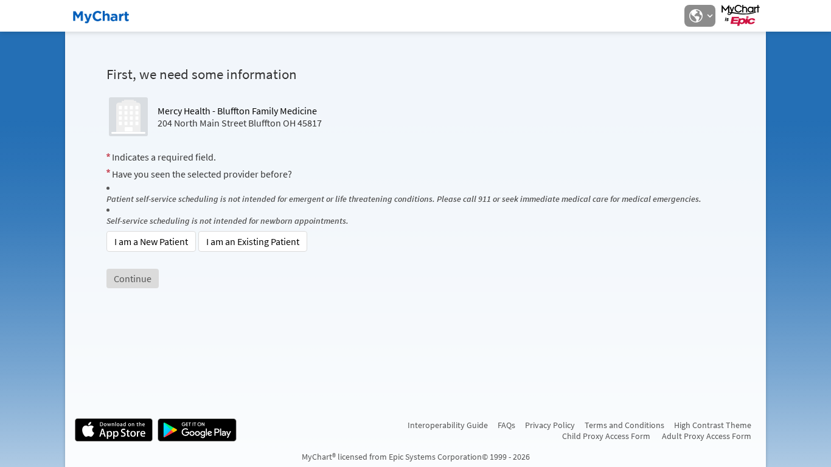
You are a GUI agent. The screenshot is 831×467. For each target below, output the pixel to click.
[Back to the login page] (107, 16)
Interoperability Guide (448, 425)
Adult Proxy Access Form (706, 436)
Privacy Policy (550, 425)
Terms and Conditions (624, 425)
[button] (699, 16)
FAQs (506, 425)
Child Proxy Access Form (606, 436)
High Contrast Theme (712, 425)
